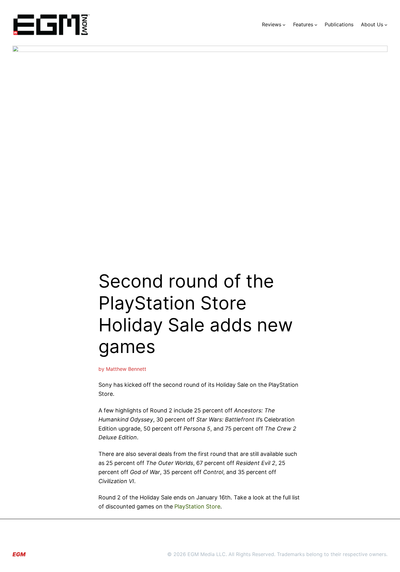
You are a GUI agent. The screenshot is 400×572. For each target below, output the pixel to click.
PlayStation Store (197, 506)
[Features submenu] (316, 24)
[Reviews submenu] (284, 24)
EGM (19, 554)
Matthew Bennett (126, 369)
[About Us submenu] (386, 24)
